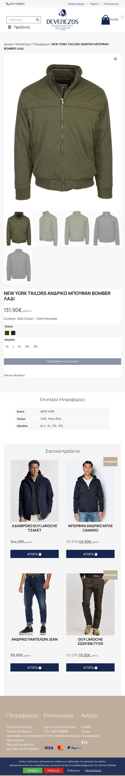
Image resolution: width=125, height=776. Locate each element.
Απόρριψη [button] (53, 770)
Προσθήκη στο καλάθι (62, 361)
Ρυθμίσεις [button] (73, 770)
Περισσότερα (93, 770)
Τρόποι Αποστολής (19, 727)
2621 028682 (17, 4)
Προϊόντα (22, 27)
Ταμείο (94, 4)
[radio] (7, 333)
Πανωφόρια (41, 44)
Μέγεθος (9, 339)
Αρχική (8, 44)
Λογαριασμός (76, 4)
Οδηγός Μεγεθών (14, 375)
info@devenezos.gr (67, 736)
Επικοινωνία (111, 4)
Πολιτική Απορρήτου (20, 744)
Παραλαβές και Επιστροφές (25, 736)
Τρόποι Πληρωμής (19, 731)
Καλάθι (114, 18)
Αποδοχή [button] (33, 770)
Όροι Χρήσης (15, 740)
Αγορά (32, 554)
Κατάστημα (23, 44)
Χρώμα (8, 326)
